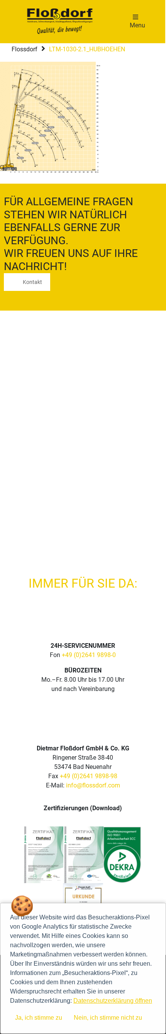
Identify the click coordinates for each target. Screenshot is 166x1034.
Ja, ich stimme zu (38, 1017)
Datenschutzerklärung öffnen (112, 1000)
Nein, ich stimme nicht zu (108, 1017)
